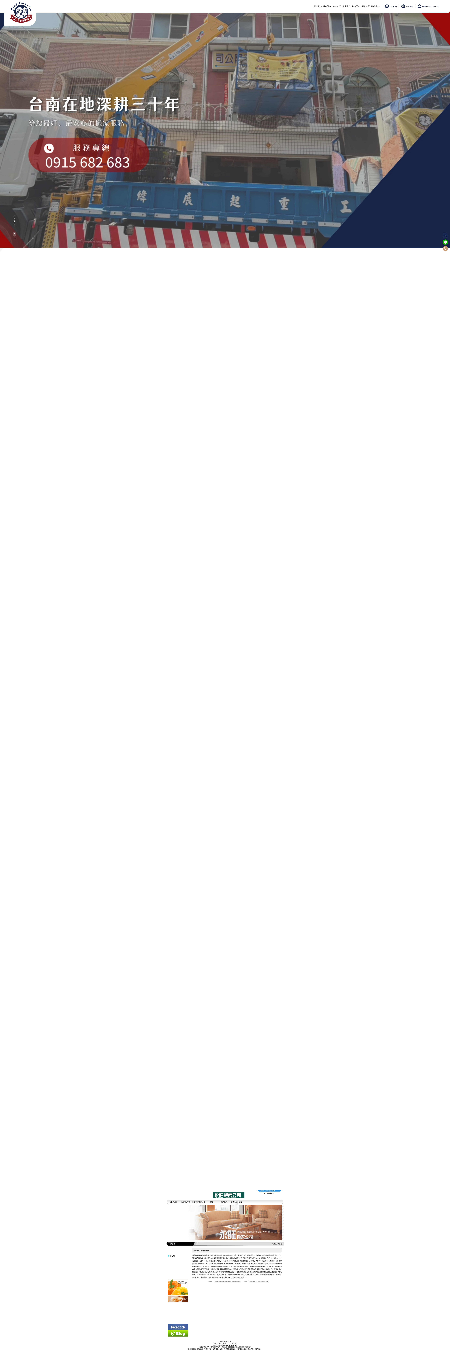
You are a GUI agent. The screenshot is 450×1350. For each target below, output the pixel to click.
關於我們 (173, 1202)
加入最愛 (271, 1193)
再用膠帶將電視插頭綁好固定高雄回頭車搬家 (227, 1281)
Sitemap (268, 1191)
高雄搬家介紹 (186, 1202)
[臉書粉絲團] (178, 1329)
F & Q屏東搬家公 (198, 1202)
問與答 (172, 1256)
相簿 (211, 1202)
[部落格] (178, 1336)
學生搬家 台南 (256, 1264)
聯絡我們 (224, 1202)
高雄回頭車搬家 (254, 1272)
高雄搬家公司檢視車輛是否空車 (259, 1281)
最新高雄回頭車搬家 (236, 1203)
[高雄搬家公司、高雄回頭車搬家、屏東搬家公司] (228, 1198)
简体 (273, 1191)
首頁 (275, 1244)
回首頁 (266, 1193)
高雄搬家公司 (216, 1269)
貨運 (207, 1349)
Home (262, 1191)
